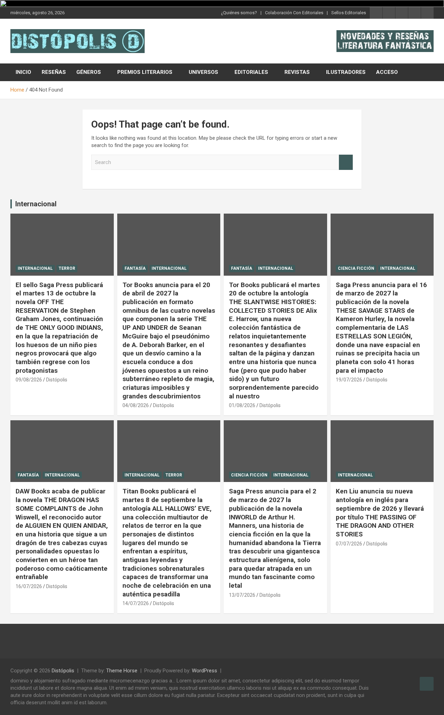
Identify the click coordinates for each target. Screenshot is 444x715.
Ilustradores (346, 72)
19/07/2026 (349, 379)
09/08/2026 (29, 379)
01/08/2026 (242, 405)
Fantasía (135, 268)
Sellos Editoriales (348, 12)
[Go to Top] (427, 684)
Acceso (387, 72)
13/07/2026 (242, 595)
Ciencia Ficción (356, 268)
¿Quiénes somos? (239, 12)
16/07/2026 (29, 586)
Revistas (297, 72)
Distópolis (56, 379)
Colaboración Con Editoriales (294, 12)
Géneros (88, 72)
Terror (67, 268)
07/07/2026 (349, 543)
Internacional (36, 204)
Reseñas (54, 72)
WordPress (204, 670)
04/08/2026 (135, 405)
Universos (203, 72)
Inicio (23, 72)
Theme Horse (121, 670)
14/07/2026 (135, 603)
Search (346, 162)
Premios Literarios (144, 72)
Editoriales (251, 72)
